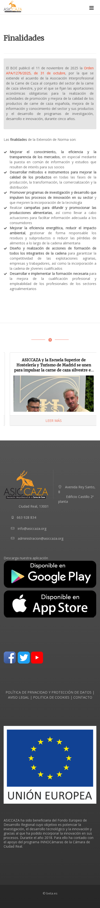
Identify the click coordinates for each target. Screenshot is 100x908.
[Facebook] (10, 657)
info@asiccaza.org (32, 528)
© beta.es (50, 893)
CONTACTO (82, 697)
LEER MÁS (50, 420)
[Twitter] (24, 657)
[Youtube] (37, 657)
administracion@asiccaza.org (40, 538)
